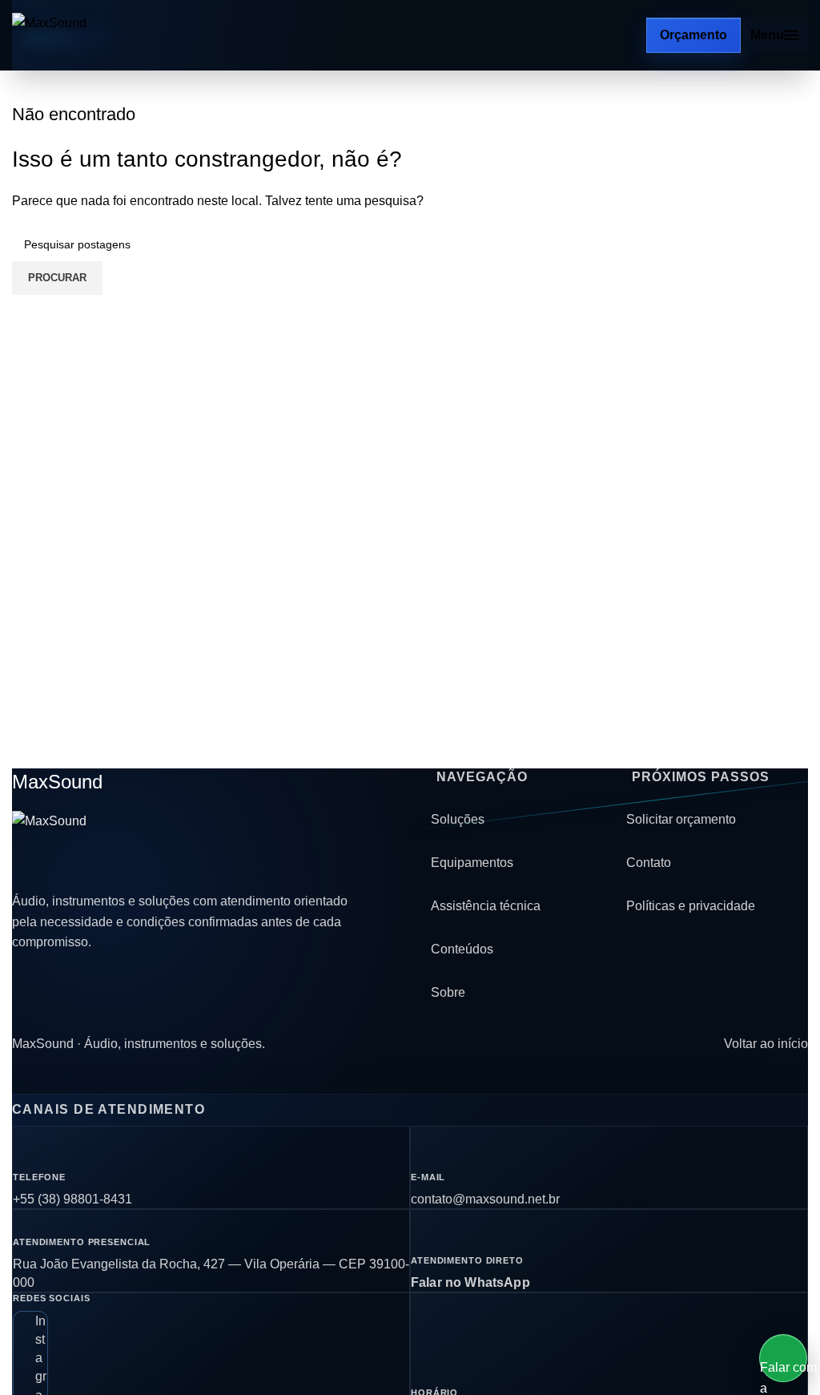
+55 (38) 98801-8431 (72, 1199)
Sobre (448, 992)
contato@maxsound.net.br (485, 1199)
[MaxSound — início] (79, 35)
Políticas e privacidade (690, 906)
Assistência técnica (486, 906)
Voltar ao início (766, 1043)
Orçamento (693, 35)
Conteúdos (462, 949)
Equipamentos (472, 862)
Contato (648, 862)
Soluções (457, 819)
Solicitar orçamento (681, 819)
